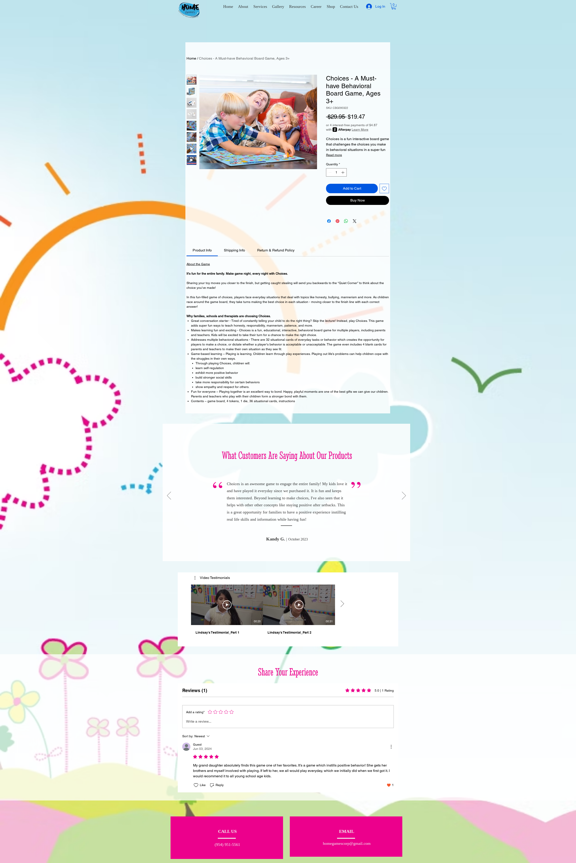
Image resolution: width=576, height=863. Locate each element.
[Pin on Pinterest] (337, 221)
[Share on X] (354, 221)
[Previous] (169, 496)
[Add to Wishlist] (384, 188)
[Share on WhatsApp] (346, 221)
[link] (202, 250)
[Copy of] (289, 554)
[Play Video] (227, 604)
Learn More (360, 129)
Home (191, 58)
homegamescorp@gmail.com (347, 843)
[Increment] (343, 172)
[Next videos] (342, 604)
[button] (260, 6)
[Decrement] (329, 172)
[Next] (404, 496)
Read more (334, 155)
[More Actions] (391, 746)
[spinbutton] (336, 172)
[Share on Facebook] (329, 221)
